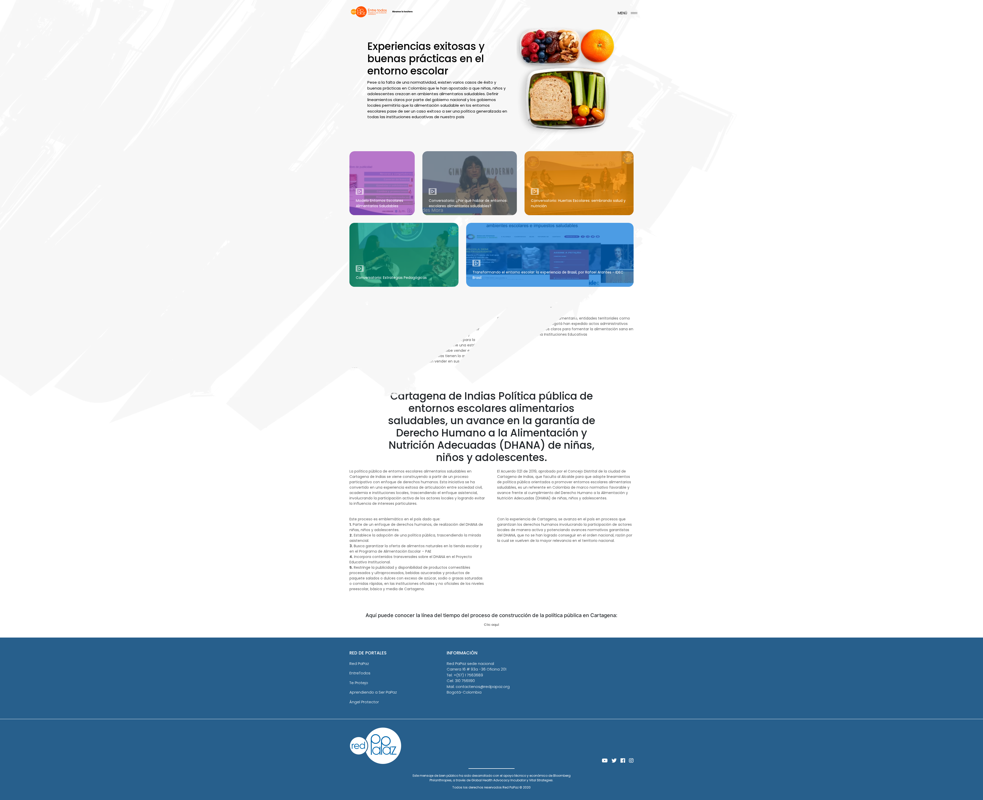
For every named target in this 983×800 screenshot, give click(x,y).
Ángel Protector (364, 702)
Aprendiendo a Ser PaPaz (373, 692)
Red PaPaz (359, 663)
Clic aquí (491, 624)
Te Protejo (358, 682)
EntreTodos (359, 673)
